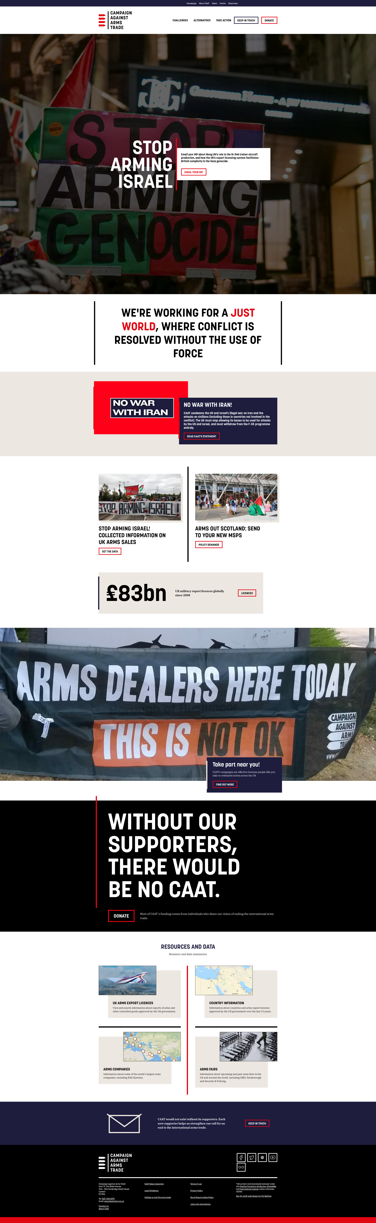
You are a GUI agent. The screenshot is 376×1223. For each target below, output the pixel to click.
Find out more (225, 784)
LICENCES (247, 593)
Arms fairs (209, 1069)
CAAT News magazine (154, 1184)
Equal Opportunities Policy (202, 1197)
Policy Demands (209, 544)
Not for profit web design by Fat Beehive (253, 1196)
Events (223, 3)
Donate (269, 20)
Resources (233, 3)
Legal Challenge (151, 1191)
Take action (223, 20)
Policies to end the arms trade (158, 1197)
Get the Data (110, 551)
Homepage (191, 3)
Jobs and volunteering (200, 1204)
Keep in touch (246, 20)
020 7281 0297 (108, 1198)
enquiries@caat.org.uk (114, 1201)
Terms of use (196, 1184)
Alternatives (202, 20)
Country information (226, 1003)
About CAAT (204, 3)
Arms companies (116, 1069)
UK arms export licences (133, 1003)
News (214, 3)
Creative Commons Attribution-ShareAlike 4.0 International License (256, 1187)
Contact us (104, 1206)
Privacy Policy (196, 1191)
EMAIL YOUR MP (193, 172)
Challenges (180, 20)
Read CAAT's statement (201, 436)
